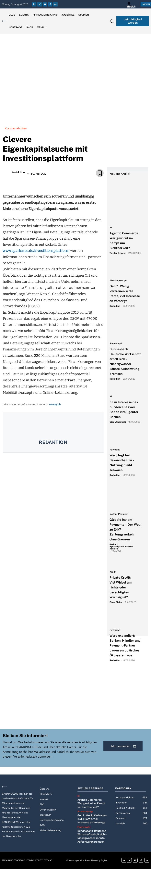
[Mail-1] (55, 4)
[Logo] (4, 21)
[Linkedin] (34, 4)
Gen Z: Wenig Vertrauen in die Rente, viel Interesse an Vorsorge (92, 819)
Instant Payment (119, 514)
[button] (111, 21)
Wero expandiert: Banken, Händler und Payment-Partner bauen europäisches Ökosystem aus (125, 645)
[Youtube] (45, 4)
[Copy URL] (67, 182)
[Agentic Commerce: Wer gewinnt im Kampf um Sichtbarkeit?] (126, 186)
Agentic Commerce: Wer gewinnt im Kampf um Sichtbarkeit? (91, 803)
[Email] (30, 182)
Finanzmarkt (117, 343)
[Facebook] (50, 4)
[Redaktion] (7, 172)
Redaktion (18, 172)
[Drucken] (58, 182)
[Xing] (39, 4)
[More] (76, 182)
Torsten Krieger (118, 253)
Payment (115, 449)
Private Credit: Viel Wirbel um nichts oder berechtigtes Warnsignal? (121, 587)
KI (111, 227)
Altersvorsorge (118, 280)
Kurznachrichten (16, 128)
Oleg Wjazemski (118, 422)
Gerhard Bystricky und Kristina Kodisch (121, 546)
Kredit (113, 572)
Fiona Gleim (116, 602)
